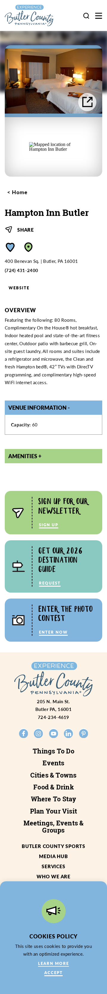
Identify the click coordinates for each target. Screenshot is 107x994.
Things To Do (53, 751)
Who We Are (53, 876)
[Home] (34, 15)
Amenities (22, 456)
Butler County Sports (53, 846)
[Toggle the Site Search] (86, 15)
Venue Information (37, 407)
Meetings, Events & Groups (53, 827)
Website (19, 287)
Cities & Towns (53, 775)
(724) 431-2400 (21, 270)
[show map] (28, 247)
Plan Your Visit (53, 811)
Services (53, 866)
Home (18, 192)
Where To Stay (53, 798)
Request (50, 583)
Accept (53, 972)
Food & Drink (53, 787)
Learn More (53, 963)
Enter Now (53, 632)
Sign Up (48, 524)
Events (53, 763)
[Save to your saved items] (10, 247)
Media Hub (53, 856)
